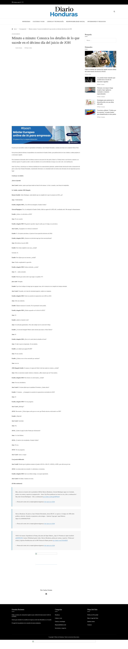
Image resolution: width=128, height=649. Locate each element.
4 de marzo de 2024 (49, 501)
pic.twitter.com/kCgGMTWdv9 (51, 496)
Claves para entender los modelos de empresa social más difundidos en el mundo (31, 619)
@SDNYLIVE (19, 538)
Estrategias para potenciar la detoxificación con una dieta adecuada (105, 102)
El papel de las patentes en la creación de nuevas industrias (26, 623)
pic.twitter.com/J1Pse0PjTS (60, 540)
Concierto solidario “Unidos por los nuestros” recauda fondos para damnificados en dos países (106, 112)
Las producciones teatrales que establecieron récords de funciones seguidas (106, 79)
